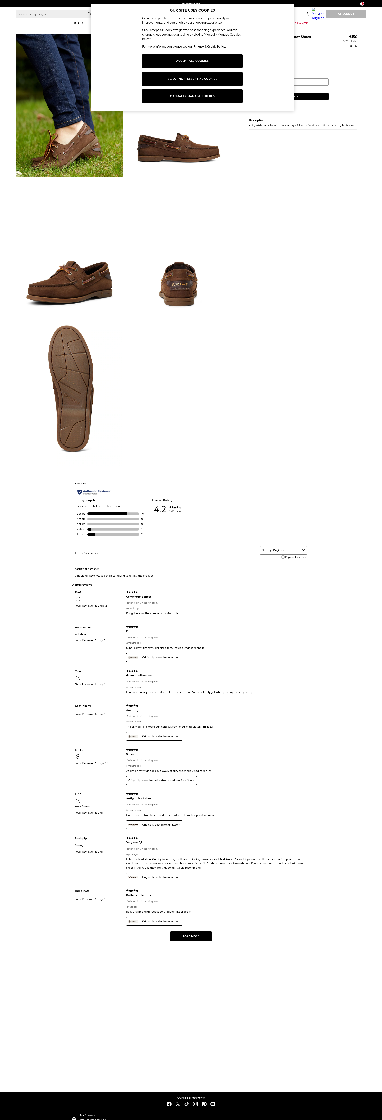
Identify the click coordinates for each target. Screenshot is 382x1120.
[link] (306, 14)
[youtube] (213, 1104)
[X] (177, 1104)
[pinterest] (204, 1104)
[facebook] (169, 1104)
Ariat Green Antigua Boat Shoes (174, 780)
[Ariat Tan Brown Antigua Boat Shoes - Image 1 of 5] (69, 105)
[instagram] (195, 1104)
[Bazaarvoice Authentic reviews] (94, 492)
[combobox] (287, 550)
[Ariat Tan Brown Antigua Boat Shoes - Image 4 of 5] (178, 250)
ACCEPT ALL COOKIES (192, 61)
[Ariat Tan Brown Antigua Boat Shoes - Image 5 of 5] (69, 395)
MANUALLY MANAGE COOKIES (192, 96)
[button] (303, 120)
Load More (191, 936)
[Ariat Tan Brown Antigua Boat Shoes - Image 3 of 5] (69, 250)
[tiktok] (186, 1104)
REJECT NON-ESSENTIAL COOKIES (192, 79)
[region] (192, 57)
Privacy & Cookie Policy (209, 46)
